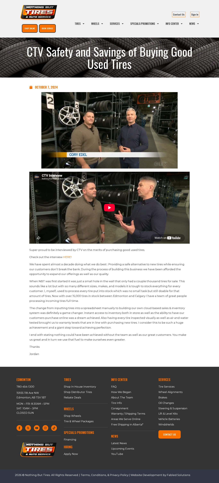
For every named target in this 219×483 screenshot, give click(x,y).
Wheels (95, 24)
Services (115, 24)
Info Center (172, 24)
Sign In (194, 14)
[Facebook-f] (19, 428)
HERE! (67, 257)
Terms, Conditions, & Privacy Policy (104, 475)
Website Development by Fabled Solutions (160, 475)
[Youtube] (37, 428)
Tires (78, 24)
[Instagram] (45, 428)
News (192, 24)
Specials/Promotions (142, 24)
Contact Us (179, 14)
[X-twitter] (28, 428)
